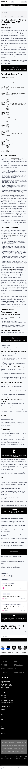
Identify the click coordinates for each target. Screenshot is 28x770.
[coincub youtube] (21, 756)
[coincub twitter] (23, 756)
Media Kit (3, 733)
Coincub (16, 740)
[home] (4, 1)
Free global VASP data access (7, 702)
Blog (6, 8)
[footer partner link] (7, 661)
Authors (2, 728)
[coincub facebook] (26, 756)
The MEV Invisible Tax (8, 585)
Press (2, 731)
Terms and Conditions (5, 756)
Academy (3, 716)
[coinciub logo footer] (5, 677)
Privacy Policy (12, 756)
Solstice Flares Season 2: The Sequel (11, 596)
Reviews (2, 719)
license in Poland (12, 196)
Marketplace (3, 695)
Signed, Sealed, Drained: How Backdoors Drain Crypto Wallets (13, 607)
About (2, 726)
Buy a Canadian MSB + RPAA (7, 700)
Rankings (3, 709)
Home (2, 8)
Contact (2, 735)
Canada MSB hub (4, 697)
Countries (3, 712)
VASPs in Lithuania (10, 269)
